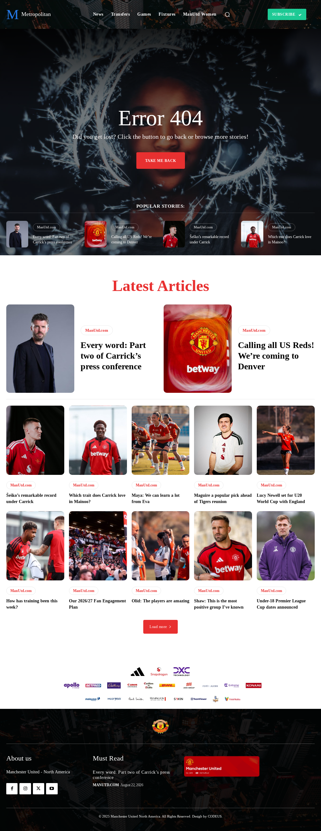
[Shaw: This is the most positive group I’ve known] (223, 546)
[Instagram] (25, 788)
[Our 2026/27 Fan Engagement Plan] (98, 546)
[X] (38, 788)
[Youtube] (51, 788)
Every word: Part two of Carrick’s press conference (113, 355)
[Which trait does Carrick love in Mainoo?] (252, 234)
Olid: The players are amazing (160, 601)
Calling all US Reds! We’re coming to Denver (276, 355)
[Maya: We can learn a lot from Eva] (161, 440)
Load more (158, 627)
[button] (227, 14)
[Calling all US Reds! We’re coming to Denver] (96, 234)
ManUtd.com (46, 227)
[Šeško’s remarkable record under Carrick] (174, 234)
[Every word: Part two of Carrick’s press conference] (17, 234)
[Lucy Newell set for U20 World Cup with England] (286, 440)
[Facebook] (12, 788)
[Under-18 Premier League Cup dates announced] (286, 546)
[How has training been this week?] (35, 546)
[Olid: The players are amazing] (161, 546)
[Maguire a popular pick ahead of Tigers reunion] (223, 440)
